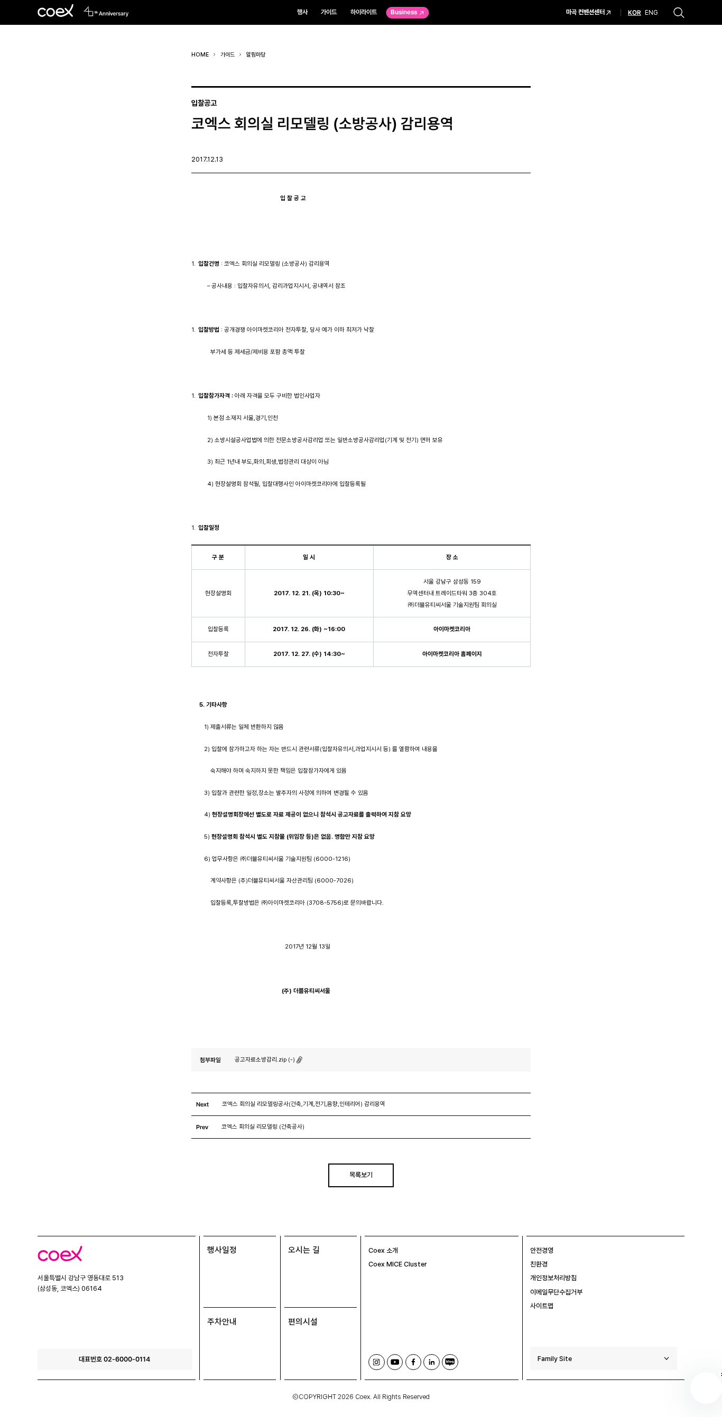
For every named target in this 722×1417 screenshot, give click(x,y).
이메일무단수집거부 (556, 1292)
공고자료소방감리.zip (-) (265, 1059)
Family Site (555, 1359)
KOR (634, 12)
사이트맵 (541, 1306)
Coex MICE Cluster (397, 1264)
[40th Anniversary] (106, 11)
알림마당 (255, 54)
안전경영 (541, 1250)
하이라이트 (363, 11)
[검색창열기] (678, 12)
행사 (302, 11)
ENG (651, 12)
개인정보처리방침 (553, 1278)
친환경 (539, 1264)
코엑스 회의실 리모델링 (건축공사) (262, 1126)
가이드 (329, 11)
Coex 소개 (383, 1250)
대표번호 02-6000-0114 (114, 1359)
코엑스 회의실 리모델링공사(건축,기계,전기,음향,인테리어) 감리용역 (303, 1104)
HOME (200, 54)
